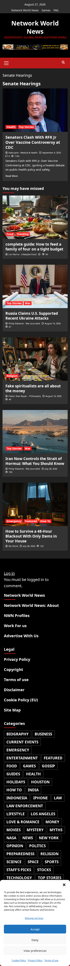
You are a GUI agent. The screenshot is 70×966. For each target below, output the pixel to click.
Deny (35, 940)
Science (14, 861)
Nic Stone (13, 546)
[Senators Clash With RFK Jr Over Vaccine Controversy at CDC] (35, 110)
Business (43, 734)
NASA (11, 837)
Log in (9, 573)
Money (52, 821)
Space (33, 861)
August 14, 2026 (53, 323)
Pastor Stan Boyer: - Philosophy (25, 396)
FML (56, 10)
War (27, 303)
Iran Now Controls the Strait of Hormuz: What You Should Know (34, 461)
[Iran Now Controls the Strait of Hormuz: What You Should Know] (35, 431)
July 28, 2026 (51, 468)
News (27, 837)
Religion (12, 376)
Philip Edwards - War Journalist (24, 323)
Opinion (14, 845)
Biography (17, 734)
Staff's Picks (18, 869)
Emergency (14, 521)
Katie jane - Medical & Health (23, 152)
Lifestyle (15, 813)
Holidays (15, 781)
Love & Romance (22, 821)
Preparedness (20, 853)
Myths (56, 829)
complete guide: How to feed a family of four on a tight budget (34, 247)
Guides (13, 774)
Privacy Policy (35, 960)
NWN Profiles (17, 615)
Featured (31, 521)
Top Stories (26, 127)
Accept (35, 929)
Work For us (15, 625)
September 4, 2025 (51, 152)
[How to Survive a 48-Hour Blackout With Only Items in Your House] (35, 504)
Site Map (12, 710)
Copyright (13, 669)
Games (46, 10)
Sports (52, 861)
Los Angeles (43, 813)
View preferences (35, 951)
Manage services (34, 918)
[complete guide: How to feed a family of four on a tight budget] (35, 217)
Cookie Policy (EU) (21, 699)
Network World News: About (31, 605)
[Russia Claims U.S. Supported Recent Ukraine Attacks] (35, 286)
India (33, 789)
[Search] (63, 62)
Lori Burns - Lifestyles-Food (23, 254)
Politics (37, 845)
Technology (19, 877)
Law (58, 797)
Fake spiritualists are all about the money (33, 388)
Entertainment (22, 758)
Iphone (40, 797)
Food (10, 234)
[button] (64, 885)
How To (45, 521)
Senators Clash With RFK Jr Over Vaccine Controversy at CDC (32, 142)
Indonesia (16, 797)
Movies (13, 829)
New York (49, 837)
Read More (11, 175)
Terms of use (51, 960)
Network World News (25, 10)
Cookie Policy (19, 960)
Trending (23, 234)
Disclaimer (14, 689)
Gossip (48, 766)
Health (11, 127)
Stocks (44, 869)
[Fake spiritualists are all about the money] (35, 359)
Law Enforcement (24, 805)
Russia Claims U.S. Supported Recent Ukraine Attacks (31, 316)
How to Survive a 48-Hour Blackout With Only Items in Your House (31, 536)
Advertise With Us (21, 635)
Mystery (35, 829)
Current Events (22, 742)
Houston (40, 781)
